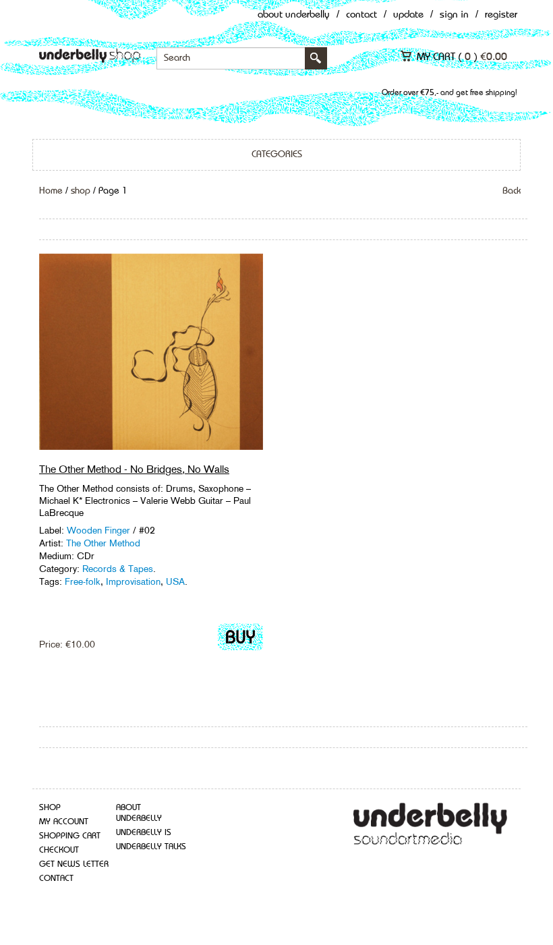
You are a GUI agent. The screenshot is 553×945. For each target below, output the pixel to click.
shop (80, 191)
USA (175, 581)
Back (511, 191)
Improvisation (133, 581)
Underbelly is (143, 832)
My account (63, 822)
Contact (361, 15)
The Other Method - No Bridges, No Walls (134, 469)
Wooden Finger (98, 530)
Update (408, 15)
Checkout (59, 850)
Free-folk (82, 581)
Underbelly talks (151, 846)
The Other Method (103, 543)
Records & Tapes (117, 568)
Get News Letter (74, 864)
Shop (50, 807)
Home (51, 191)
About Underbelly (294, 15)
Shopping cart (69, 836)
